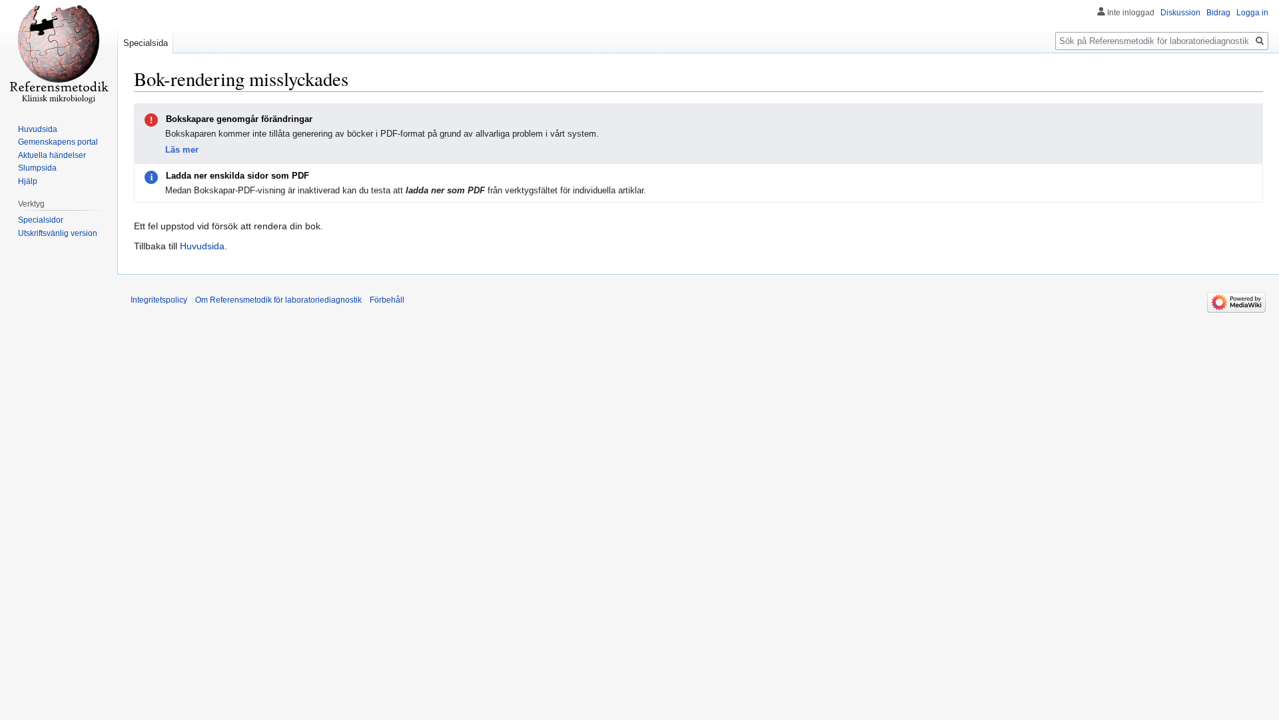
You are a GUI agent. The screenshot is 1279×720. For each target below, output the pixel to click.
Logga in (1252, 12)
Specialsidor (40, 220)
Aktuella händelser (52, 155)
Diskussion (1180, 12)
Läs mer (182, 150)
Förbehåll (387, 300)
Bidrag (1218, 12)
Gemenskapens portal (58, 142)
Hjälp (27, 181)
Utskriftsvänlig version (57, 233)
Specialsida (145, 43)
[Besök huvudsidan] (58, 53)
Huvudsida (202, 246)
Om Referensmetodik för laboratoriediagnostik (278, 300)
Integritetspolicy (159, 300)
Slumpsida (37, 168)
